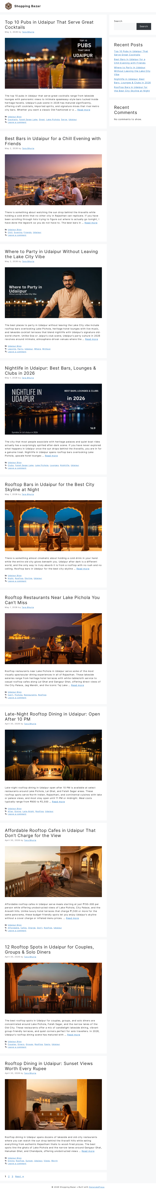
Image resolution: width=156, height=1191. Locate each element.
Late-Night (28, 811)
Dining (18, 811)
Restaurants (30, 695)
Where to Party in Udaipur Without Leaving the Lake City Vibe (132, 71)
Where (37, 349)
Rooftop (19, 578)
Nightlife (64, 465)
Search (118, 21)
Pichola (19, 695)
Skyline (28, 578)
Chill (10, 232)
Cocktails (13, 119)
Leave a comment (17, 122)
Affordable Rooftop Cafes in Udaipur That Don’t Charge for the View (50, 833)
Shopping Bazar (27, 6)
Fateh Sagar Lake (28, 119)
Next (19, 1176)
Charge (32, 928)
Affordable (13, 928)
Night (11, 578)
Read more (83, 109)
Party (20, 349)
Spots (47, 1044)
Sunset (29, 1161)
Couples (12, 1044)
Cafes (24, 928)
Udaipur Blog (14, 117)
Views (47, 1161)
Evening (18, 232)
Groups (29, 1044)
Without (46, 349)
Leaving (12, 349)
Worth (54, 1161)
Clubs (11, 465)
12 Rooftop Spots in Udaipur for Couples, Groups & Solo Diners (49, 949)
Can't (10, 695)
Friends (28, 232)
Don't (40, 928)
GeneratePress (97, 1187)
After (10, 811)
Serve (64, 119)
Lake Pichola (53, 119)
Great (42, 119)
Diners (21, 1044)
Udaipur (73, 119)
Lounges (54, 465)
